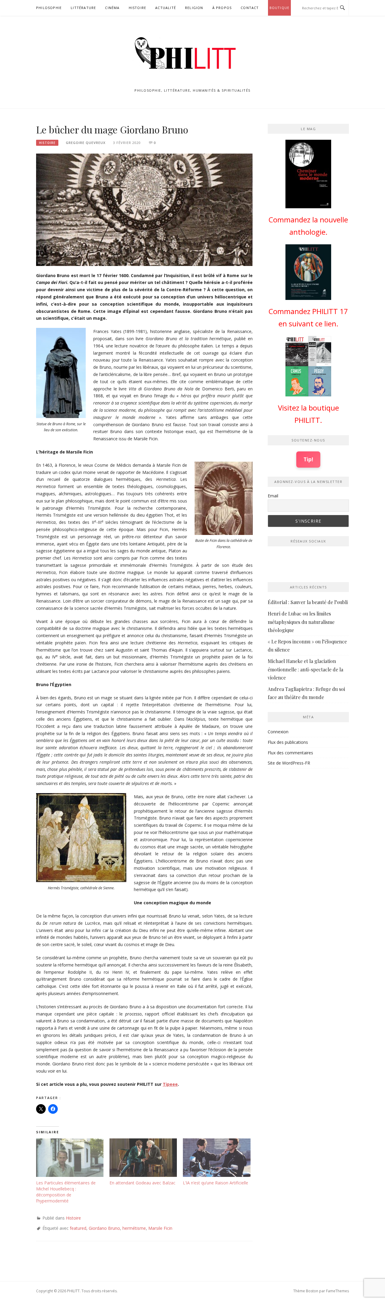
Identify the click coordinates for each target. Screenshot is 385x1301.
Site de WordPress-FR (289, 763)
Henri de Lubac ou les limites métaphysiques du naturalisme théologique (301, 621)
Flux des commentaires (290, 753)
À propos (222, 7)
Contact (250, 7)
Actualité (165, 7)
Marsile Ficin (160, 1228)
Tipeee (170, 1084)
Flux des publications (288, 742)
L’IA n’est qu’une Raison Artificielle (215, 1183)
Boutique (280, 7)
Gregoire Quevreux (86, 142)
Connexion (278, 731)
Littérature (83, 7)
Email (273, 496)
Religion (194, 7)
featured (78, 1228)
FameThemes (337, 1290)
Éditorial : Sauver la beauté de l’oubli (308, 602)
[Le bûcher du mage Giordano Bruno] (144, 209)
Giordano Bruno (104, 1228)
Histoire (137, 7)
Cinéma (112, 7)
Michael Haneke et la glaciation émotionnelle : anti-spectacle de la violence (305, 669)
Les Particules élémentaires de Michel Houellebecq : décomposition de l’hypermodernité (66, 1192)
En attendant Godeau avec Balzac (142, 1183)
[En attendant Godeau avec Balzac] (143, 1157)
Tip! (308, 459)
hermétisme (134, 1228)
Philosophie (49, 7)
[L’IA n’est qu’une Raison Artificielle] (216, 1157)
